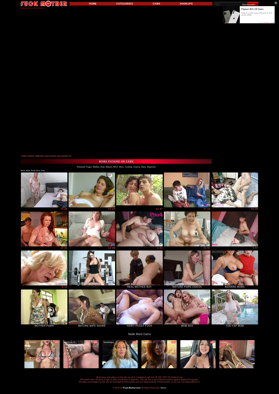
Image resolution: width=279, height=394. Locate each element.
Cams (156, 3)
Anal (102, 167)
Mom (121, 167)
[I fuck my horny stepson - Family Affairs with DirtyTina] (44, 189)
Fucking (128, 167)
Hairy (143, 167)
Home (93, 3)
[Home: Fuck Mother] (44, 4)
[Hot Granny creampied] (44, 267)
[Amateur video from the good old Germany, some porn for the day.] (92, 189)
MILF (115, 167)
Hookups (186, 3)
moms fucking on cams (116, 161)
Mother (96, 167)
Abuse (163, 388)
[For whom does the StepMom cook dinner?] (44, 228)
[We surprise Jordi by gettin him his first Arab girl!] (187, 189)
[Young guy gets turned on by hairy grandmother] (187, 228)
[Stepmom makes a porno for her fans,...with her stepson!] (92, 228)
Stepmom (151, 167)
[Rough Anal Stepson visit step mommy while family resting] (235, 228)
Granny (136, 167)
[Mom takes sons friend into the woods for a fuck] (139, 189)
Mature (109, 167)
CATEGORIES (124, 3)
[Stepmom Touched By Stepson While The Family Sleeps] (139, 228)
